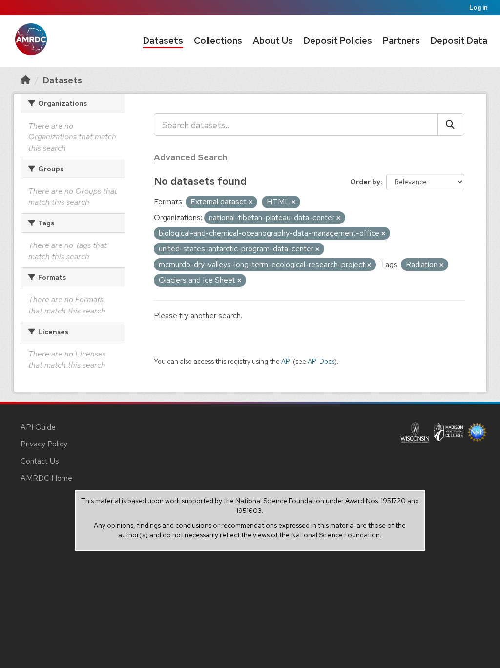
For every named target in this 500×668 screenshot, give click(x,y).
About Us (273, 40)
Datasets (163, 40)
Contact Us (40, 461)
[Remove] (250, 202)
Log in (478, 7)
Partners (401, 40)
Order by (365, 182)
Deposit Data (459, 40)
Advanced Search (190, 157)
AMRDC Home (46, 478)
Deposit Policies (338, 40)
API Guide (38, 427)
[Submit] (451, 124)
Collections (218, 40)
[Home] (25, 80)
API (286, 361)
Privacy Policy (44, 444)
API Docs (321, 361)
